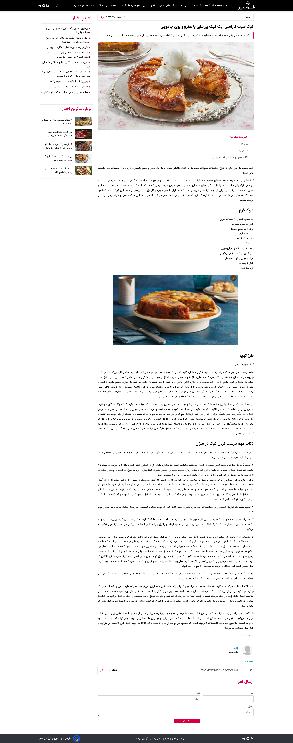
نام (252, 693)
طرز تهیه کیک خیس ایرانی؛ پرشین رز (70, 87)
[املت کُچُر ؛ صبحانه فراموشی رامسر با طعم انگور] (83, 170)
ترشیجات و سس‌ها (83, 6)
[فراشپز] (246, 5)
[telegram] (39, 6)
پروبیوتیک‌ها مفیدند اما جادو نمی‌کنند (69, 81)
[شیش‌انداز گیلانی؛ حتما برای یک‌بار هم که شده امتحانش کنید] (83, 146)
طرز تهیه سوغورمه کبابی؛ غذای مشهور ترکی (66, 47)
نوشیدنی (111, 6)
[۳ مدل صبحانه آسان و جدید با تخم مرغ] (83, 121)
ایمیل (251, 706)
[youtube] (43, 6)
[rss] (47, 6)
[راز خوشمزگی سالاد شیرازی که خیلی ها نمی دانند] (83, 158)
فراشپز (236, 648)
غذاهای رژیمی (166, 6)
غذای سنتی (149, 6)
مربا (180, 6)
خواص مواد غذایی (129, 6)
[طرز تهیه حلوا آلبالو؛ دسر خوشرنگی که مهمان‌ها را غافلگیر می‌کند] (83, 134)
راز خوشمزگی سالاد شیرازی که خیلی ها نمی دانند (57, 158)
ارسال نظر (187, 721)
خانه (248, 17)
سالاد (100, 6)
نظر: (198, 693)
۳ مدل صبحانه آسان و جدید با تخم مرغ (57, 121)
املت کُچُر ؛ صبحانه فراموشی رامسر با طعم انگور (58, 170)
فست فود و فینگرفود (215, 6)
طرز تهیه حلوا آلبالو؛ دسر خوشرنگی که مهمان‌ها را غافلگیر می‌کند (60, 133)
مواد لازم (243, 144)
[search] (57, 5)
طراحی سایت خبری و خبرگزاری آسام (55, 738)
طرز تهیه (243, 150)
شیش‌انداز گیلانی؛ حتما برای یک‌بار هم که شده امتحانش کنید (58, 146)
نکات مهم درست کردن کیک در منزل (230, 157)
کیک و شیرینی (193, 6)
